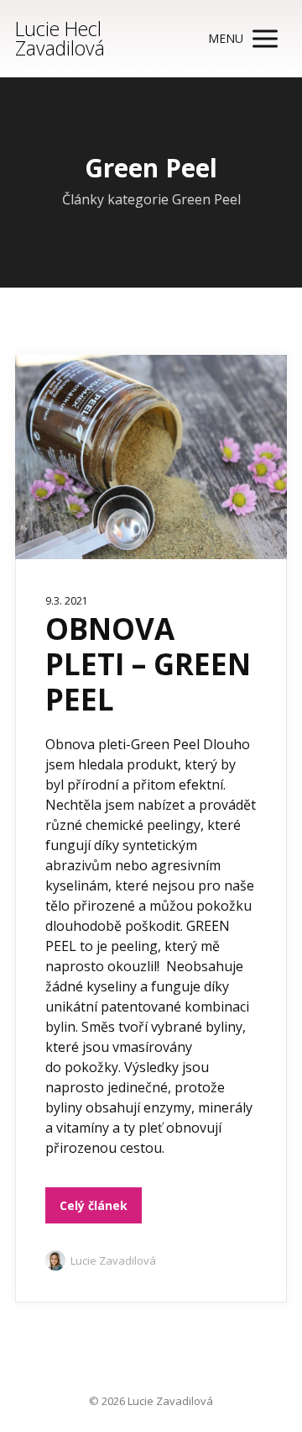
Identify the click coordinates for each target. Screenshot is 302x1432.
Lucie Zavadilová (113, 1260)
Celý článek (94, 1205)
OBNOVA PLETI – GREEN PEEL (148, 664)
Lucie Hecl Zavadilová (60, 38)
